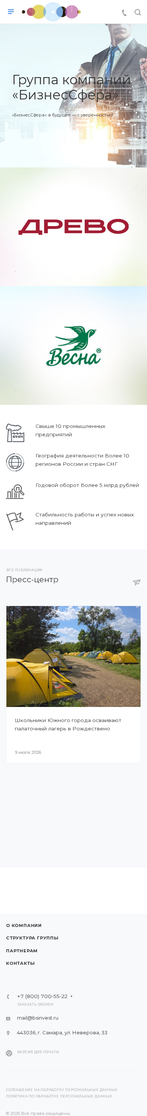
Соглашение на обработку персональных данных (61, 1090)
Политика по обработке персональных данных (59, 1096)
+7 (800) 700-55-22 (42, 996)
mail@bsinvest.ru (37, 1018)
